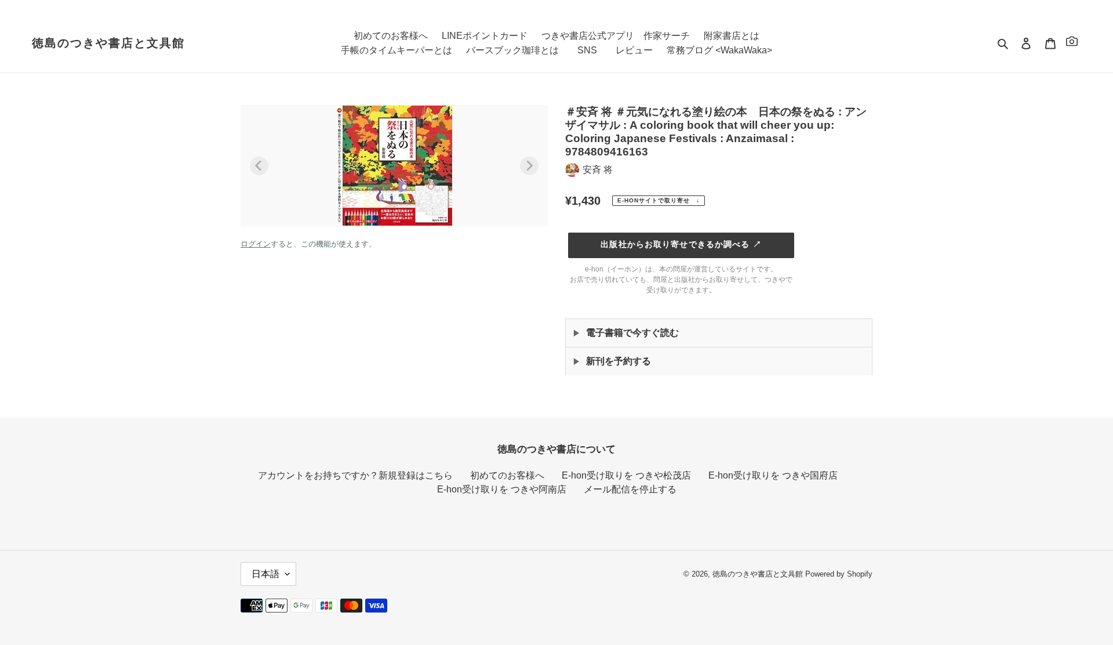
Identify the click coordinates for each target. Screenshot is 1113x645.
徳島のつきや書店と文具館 (108, 43)
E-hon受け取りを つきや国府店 (773, 475)
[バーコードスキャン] (1072, 43)
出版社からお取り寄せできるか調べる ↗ (681, 244)
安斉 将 (598, 170)
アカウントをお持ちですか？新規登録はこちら (355, 475)
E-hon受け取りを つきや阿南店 (501, 489)
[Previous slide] (259, 166)
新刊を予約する (618, 361)
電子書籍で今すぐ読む (632, 333)
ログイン (256, 244)
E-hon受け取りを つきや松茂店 (626, 475)
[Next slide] (529, 166)
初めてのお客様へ (507, 475)
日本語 (265, 574)
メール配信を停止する (630, 489)
